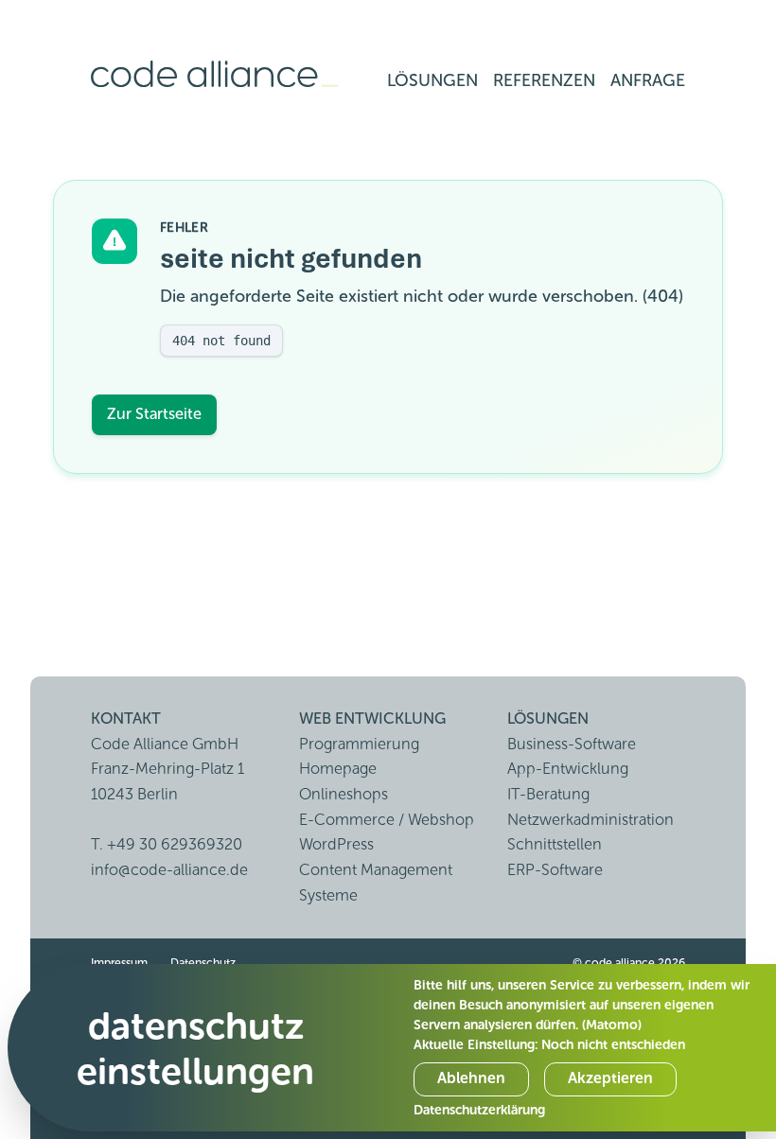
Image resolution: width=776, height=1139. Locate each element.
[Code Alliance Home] (215, 75)
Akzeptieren (610, 1078)
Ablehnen (471, 1078)
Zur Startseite (154, 414)
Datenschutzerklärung (479, 1110)
